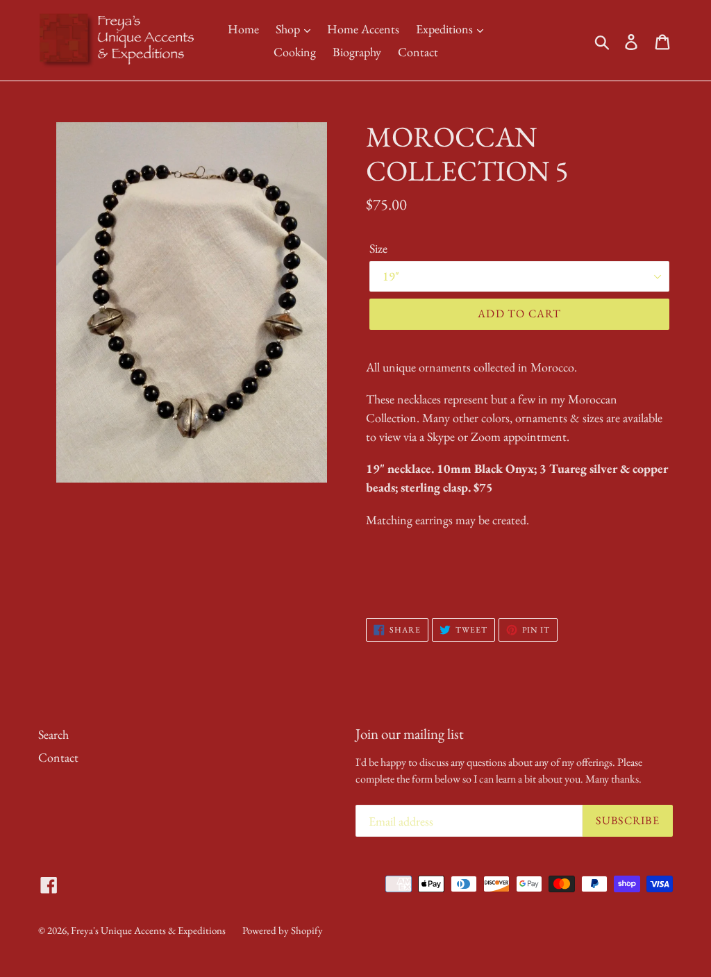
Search (53, 734)
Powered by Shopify (282, 930)
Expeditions (446, 29)
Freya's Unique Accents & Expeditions (148, 930)
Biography (357, 52)
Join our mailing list (410, 733)
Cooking (295, 52)
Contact (418, 52)
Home (243, 29)
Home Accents (363, 29)
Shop (289, 29)
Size (378, 248)
